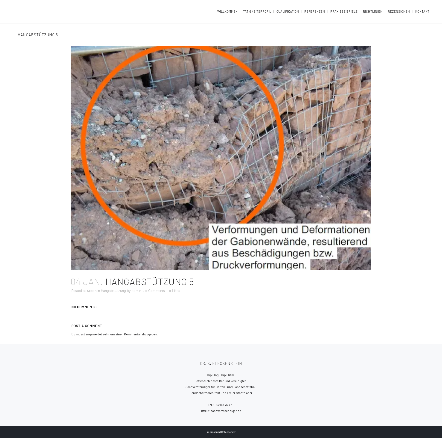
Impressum (213, 431)
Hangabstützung (113, 291)
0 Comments (155, 291)
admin (136, 291)
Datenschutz (228, 431)
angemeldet (94, 334)
